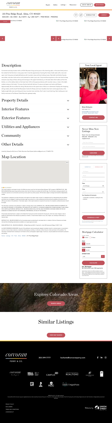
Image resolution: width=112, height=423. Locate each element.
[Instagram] (105, 357)
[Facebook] (97, 357)
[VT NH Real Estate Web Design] (95, 408)
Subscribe (93, 153)
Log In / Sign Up (86, 5)
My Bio (96, 113)
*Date (83, 183)
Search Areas (56, 303)
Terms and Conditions (12, 409)
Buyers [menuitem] (48, 5)
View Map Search (56, 335)
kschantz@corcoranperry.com (90, 112)
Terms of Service (88, 222)
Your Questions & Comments (89, 195)
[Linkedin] (101, 357)
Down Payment (86, 247)
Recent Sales (91, 113)
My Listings (84, 113)
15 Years (93, 237)
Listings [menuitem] (63, 5)
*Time (83, 189)
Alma (19, 236)
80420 (23, 236)
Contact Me (93, 117)
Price (83, 241)
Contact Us (87, 167)
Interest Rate (86, 254)
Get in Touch (100, 5)
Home (3, 236)
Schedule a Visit (99, 167)
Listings (8, 236)
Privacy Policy (10, 404)
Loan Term (85, 235)
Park (15, 236)
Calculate (93, 263)
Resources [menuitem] (73, 5)
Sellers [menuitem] (55, 5)
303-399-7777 (45, 357)
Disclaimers (9, 407)
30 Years (86, 237)
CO (12, 236)
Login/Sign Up (10, 412)
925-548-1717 (86, 109)
